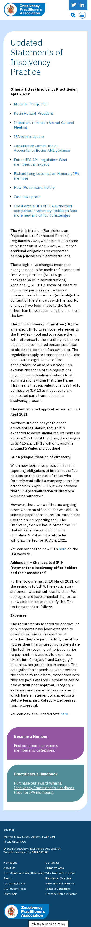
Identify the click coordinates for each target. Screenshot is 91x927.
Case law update (27, 197)
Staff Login (11, 893)
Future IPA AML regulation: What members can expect (40, 162)
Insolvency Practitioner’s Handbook (44, 787)
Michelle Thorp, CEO (30, 104)
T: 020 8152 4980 (15, 841)
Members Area (55, 868)
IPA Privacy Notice (15, 888)
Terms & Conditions (58, 888)
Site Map (9, 829)
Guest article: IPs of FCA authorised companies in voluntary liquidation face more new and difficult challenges (45, 211)
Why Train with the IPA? (60, 873)
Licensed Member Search (61, 893)
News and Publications (60, 883)
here (62, 549)
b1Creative (40, 852)
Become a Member (31, 736)
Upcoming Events (15, 883)
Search (8, 878)
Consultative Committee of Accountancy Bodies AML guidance (42, 148)
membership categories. (34, 750)
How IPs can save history (34, 187)
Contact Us (53, 862)
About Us (9, 868)
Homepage (10, 862)
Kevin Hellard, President (33, 113)
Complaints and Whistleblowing (24, 873)
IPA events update (29, 136)
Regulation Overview (58, 878)
